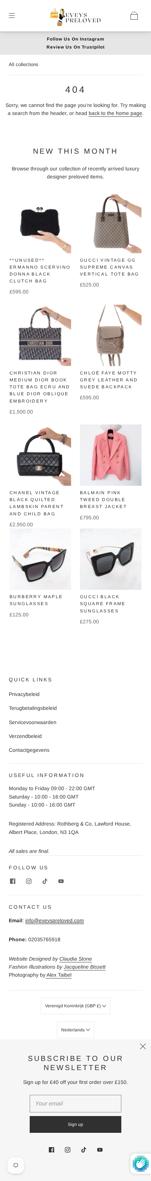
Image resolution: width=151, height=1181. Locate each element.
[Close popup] (143, 1047)
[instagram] (29, 881)
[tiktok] (45, 881)
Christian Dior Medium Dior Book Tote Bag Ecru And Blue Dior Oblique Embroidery (40, 387)
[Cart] (134, 16)
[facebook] (12, 881)
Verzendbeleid (25, 736)
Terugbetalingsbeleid (33, 708)
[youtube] (61, 881)
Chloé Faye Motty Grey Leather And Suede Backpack (109, 379)
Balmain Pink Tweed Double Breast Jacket (103, 499)
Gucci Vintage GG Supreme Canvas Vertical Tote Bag (109, 267)
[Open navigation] (17, 16)
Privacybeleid (24, 694)
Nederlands (73, 1029)
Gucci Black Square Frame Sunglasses (103, 603)
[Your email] (75, 1103)
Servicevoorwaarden (32, 722)
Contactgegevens (29, 750)
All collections (23, 64)
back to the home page (115, 113)
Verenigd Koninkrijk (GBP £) (73, 1005)
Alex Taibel (58, 975)
